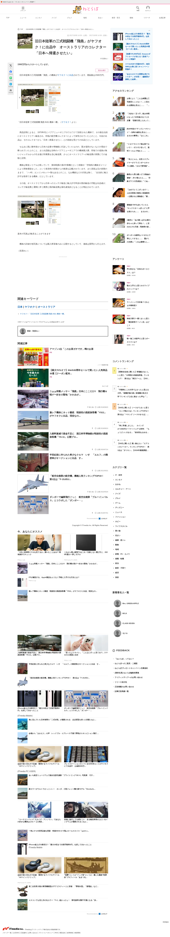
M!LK (124, 613)
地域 (85, 18)
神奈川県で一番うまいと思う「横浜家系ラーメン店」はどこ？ (138, 322)
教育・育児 (116, 18)
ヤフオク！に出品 (65, 75)
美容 (117, 577)
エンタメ (38, 18)
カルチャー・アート (123, 489)
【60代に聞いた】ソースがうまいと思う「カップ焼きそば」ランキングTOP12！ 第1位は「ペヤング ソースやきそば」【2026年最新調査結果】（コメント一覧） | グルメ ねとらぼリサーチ (134, 414)
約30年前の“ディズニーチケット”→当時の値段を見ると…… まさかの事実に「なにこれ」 (139, 132)
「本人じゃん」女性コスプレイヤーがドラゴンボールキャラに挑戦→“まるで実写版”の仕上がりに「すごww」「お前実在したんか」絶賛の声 (138, 166)
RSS (56, 933)
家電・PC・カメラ (122, 554)
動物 (131, 18)
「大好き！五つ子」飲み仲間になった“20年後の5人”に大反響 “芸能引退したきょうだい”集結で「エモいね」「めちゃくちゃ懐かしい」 (138, 120)
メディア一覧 (7, 933)
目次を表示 (102, 70)
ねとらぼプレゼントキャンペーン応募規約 (130, 668)
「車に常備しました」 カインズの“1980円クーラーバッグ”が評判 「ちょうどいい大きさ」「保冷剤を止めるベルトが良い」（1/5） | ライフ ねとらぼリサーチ (133, 432)
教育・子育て (120, 568)
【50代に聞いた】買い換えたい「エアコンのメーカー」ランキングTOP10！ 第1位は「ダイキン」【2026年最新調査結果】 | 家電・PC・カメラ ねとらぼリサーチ (133, 450)
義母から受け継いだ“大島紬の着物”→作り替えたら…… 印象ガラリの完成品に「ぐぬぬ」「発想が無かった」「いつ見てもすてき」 (138, 181)
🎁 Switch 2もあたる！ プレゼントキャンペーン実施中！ (18, 2)
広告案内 (24, 933)
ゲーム (117, 503)
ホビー (117, 521)
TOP (7, 18)
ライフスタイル (121, 526)
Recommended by (92, 518)
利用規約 (166, 922)
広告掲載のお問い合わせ (123, 687)
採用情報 (70, 933)
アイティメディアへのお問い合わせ (128, 677)
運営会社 (62, 933)
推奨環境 (77, 933)
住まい (100, 18)
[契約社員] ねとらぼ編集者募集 (126, 673)
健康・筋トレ (120, 540)
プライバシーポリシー (46, 933)
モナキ (125, 633)
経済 (117, 573)
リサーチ (147, 18)
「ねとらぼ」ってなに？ (123, 659)
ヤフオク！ (66, 122)
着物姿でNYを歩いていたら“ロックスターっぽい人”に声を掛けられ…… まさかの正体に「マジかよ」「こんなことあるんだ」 (138, 211)
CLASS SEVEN (128, 623)
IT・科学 (118, 475)
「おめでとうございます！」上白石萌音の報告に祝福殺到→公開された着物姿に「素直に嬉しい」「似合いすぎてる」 (138, 196)
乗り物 (117, 531)
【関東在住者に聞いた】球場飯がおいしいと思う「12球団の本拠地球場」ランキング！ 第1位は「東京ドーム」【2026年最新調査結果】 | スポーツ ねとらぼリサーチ (133, 378)
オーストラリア (46, 306)
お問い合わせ (32, 933)
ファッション (120, 517)
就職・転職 (119, 559)
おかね (117, 484)
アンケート (118, 259)
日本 (20, 306)
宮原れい (105, 58)
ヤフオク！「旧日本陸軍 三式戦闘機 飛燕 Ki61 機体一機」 (43, 314)
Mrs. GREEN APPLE (130, 603)
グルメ (69, 18)
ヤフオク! (30, 306)
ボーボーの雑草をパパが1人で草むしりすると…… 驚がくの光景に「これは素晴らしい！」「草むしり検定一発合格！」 (138, 242)
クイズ (54, 18)
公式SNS (16, 933)
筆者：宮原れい (33, 331)
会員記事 (162, 18)
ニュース (23, 18)
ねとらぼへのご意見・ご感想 (125, 663)
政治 (117, 563)
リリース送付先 (120, 682)
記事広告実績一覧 (121, 691)
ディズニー (119, 508)
